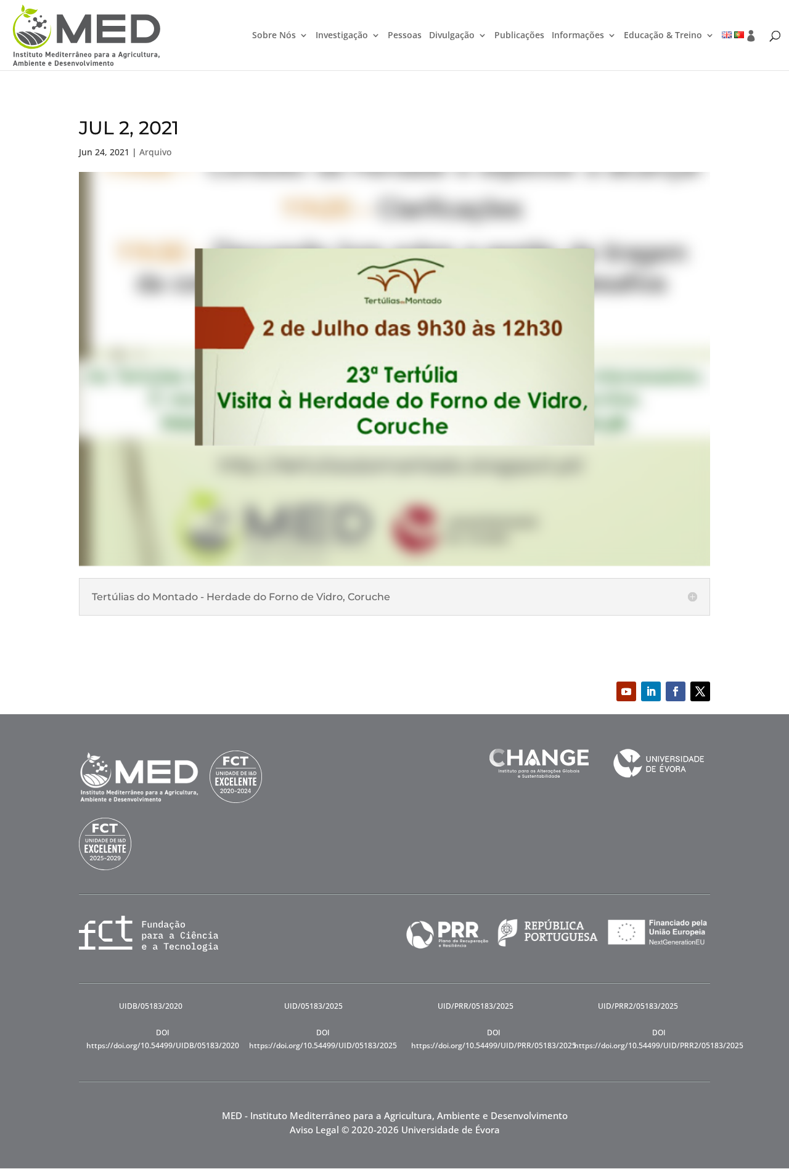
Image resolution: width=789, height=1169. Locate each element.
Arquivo (155, 152)
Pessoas (405, 36)
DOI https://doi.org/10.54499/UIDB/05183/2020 (162, 1038)
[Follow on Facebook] (675, 691)
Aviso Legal (314, 1129)
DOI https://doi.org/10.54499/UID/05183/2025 (323, 1038)
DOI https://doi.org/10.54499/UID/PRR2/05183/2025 (658, 1038)
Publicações (519, 36)
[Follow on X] (700, 691)
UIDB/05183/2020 (150, 1006)
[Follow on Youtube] (626, 691)
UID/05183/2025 (313, 1006)
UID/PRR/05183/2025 (475, 1006)
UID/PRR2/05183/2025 (638, 1006)
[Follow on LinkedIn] (651, 691)
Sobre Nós (274, 36)
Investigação (342, 36)
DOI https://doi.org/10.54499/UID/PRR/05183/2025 (493, 1038)
